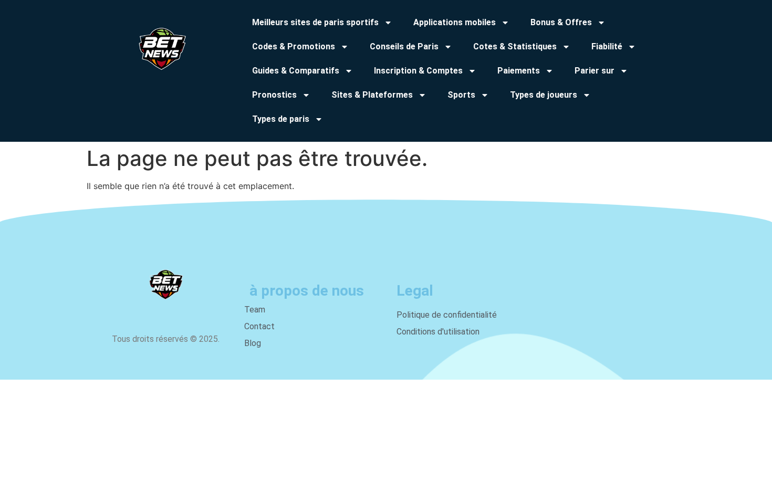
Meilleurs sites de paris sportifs (315, 22)
